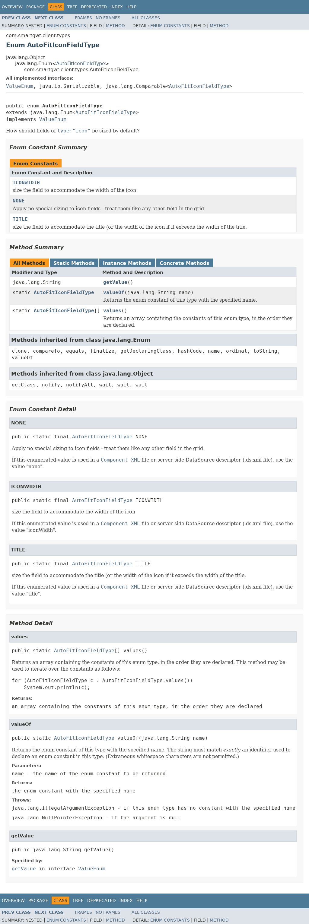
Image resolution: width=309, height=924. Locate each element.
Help (131, 7)
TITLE (20, 219)
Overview (12, 7)
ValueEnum (19, 86)
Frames (83, 17)
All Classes (146, 17)
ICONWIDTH (26, 183)
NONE (19, 201)
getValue (115, 282)
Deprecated (94, 7)
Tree (72, 7)
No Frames (108, 17)
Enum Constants (66, 25)
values (112, 310)
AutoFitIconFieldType (80, 63)
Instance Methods (127, 263)
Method (115, 25)
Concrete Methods (184, 263)
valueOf (113, 292)
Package (35, 7)
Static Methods (74, 263)
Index (116, 7)
